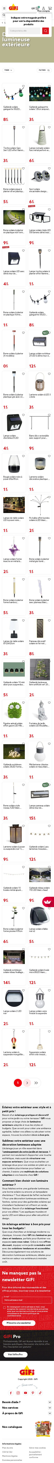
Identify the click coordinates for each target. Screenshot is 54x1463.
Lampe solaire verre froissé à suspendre (38, 1012)
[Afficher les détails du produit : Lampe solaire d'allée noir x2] (40, 916)
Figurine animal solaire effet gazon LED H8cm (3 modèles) (13, 725)
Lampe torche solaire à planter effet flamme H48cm (39, 272)
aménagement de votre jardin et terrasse (25, 1152)
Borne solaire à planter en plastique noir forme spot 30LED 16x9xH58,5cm (13, 231)
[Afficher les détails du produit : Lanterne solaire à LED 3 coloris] (40, 381)
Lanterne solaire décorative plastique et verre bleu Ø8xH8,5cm (39, 478)
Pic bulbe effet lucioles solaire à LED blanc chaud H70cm (39, 519)
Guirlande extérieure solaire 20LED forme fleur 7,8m (12, 766)
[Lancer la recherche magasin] (45, 31)
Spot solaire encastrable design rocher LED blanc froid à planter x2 (39, 190)
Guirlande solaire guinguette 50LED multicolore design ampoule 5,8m (11, 108)
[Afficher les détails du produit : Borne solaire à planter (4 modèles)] (14, 340)
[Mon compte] (43, 8)
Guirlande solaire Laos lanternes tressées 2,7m (38, 848)
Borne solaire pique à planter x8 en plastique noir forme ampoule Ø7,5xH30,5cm (13, 190)
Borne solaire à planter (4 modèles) (13, 355)
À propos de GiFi (12, 1413)
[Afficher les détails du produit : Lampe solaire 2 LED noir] (14, 998)
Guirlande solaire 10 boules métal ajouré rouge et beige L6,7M (12, 889)
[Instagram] (18, 1393)
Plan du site (7, 1448)
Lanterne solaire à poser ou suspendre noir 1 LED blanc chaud (14, 848)
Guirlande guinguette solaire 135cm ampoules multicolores (40, 108)
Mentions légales (9, 1456)
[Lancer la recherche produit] (4, 15)
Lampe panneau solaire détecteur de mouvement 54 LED (39, 807)
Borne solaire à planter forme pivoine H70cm (13, 930)
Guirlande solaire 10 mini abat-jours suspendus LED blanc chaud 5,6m (14, 683)
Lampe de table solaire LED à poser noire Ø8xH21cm (13, 519)
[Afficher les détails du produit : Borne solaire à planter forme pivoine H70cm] (14, 916)
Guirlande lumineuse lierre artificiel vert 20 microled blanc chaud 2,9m (38, 683)
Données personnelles (12, 1460)
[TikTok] (40, 1393)
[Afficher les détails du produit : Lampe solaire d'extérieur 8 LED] (14, 423)
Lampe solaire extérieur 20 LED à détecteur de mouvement (39, 355)
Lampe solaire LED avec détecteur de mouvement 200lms (13, 272)
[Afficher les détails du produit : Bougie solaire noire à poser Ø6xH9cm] (14, 464)
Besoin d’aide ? (11, 1402)
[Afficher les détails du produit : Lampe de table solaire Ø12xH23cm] (14, 628)
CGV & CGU (7, 1452)
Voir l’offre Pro (15, 1354)
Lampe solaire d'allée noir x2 (38, 930)
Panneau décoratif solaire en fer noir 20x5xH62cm (37, 642)
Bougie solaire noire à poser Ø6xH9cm (12, 478)
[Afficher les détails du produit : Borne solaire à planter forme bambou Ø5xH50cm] (14, 587)
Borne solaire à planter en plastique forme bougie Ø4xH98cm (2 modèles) (13, 314)
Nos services (10, 1408)
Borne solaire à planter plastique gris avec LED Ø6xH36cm (13, 396)
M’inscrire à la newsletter (19, 1323)
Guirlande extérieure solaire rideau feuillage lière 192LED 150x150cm (13, 971)
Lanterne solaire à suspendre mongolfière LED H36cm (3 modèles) (14, 1053)
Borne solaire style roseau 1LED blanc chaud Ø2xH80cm (11, 807)
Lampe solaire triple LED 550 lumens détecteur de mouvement (40, 231)
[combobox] (8, 70)
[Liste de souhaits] (23, 86)
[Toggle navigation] (4, 8)
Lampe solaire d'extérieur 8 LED (11, 437)
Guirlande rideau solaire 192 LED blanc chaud (39, 889)
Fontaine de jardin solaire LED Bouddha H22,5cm (38, 725)
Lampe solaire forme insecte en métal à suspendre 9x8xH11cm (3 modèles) (13, 560)
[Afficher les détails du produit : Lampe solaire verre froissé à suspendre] (40, 998)
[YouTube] (25, 1393)
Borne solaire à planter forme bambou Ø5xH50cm (13, 601)
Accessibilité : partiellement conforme (35, 1455)
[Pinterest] (33, 1393)
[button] (37, 8)
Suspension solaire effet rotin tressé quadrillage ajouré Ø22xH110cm (37, 1053)
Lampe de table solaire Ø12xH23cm (13, 642)
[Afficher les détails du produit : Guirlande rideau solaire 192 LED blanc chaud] (40, 875)
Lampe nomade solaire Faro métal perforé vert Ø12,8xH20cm (39, 149)
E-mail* (7, 1297)
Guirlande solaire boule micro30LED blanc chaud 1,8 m (39, 971)
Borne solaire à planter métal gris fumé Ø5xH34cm (39, 560)
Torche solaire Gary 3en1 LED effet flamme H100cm (13, 149)
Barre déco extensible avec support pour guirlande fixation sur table (39, 437)
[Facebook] (11, 1393)
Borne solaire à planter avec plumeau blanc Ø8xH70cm (39, 601)
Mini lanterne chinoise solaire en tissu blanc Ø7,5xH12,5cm (38, 766)
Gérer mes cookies (37, 1448)
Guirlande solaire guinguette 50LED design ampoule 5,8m (38, 314)
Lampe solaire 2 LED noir (12, 1012)
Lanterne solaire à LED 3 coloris (40, 396)
